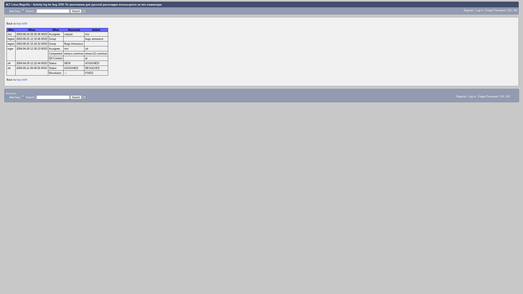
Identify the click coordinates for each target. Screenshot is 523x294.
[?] (83, 11)
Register (469, 10)
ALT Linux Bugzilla (18, 4)
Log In (479, 10)
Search (30, 11)
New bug (14, 11)
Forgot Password (495, 10)
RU (515, 10)
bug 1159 (22, 23)
